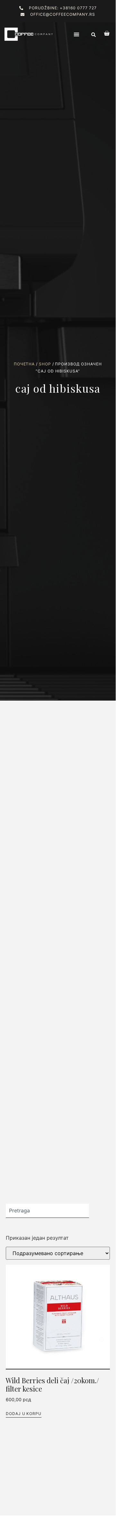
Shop (45, 364)
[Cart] (103, 33)
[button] (76, 34)
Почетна (24, 364)
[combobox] (47, 1211)
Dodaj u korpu (23, 1413)
